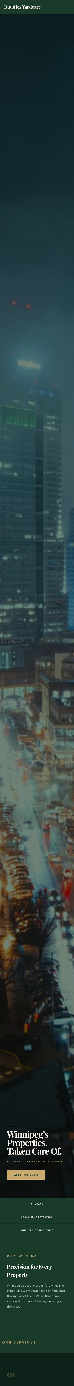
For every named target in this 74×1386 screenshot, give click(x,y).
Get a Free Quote (26, 1175)
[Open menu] (67, 6)
